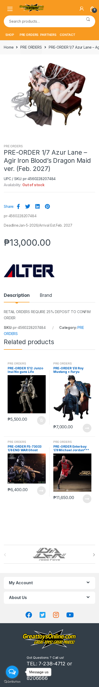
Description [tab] (16, 295)
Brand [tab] (46, 295)
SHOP (9, 35)
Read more (86, 428)
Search (88, 21)
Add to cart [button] (41, 420)
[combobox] (42, 21)
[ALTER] (29, 271)
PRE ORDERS (29, 35)
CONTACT (67, 35)
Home (8, 47)
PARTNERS (48, 35)
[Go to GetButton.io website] (12, 681)
